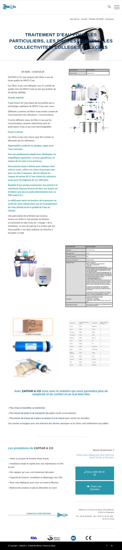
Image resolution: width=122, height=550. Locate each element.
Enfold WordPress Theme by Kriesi (41, 546)
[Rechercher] (108, 7)
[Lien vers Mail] (111, 545)
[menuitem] (108, 7)
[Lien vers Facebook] (107, 545)
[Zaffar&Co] (9, 7)
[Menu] (115, 7)
